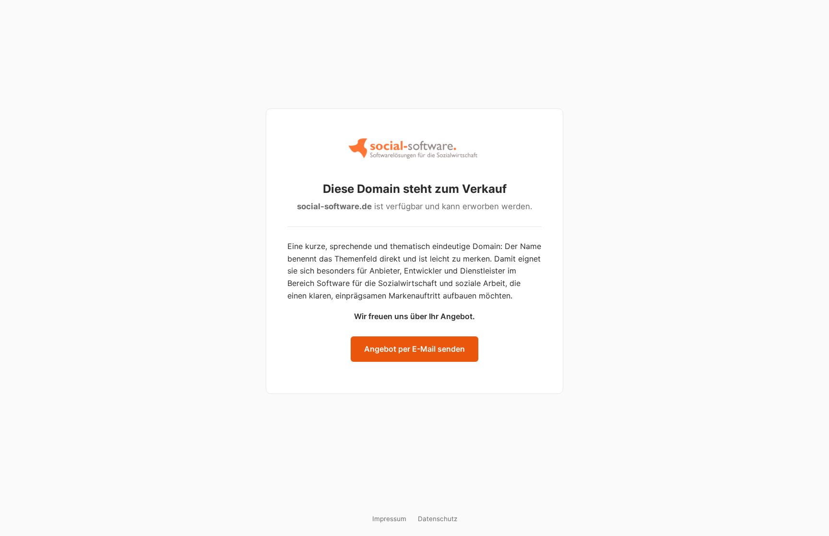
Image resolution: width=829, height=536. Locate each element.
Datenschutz (437, 519)
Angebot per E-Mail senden (414, 349)
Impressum (389, 519)
